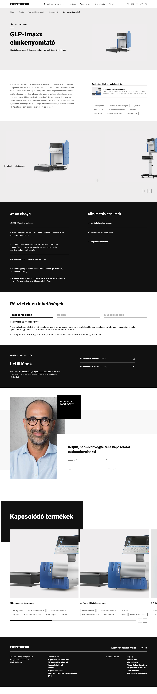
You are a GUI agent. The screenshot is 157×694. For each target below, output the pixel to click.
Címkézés (133, 110)
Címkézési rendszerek (114, 114)
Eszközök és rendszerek (116, 110)
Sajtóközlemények (56, 670)
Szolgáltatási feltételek (136, 667)
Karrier (51, 667)
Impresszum (132, 659)
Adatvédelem (132, 662)
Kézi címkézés (132, 114)
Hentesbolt (98, 114)
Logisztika (136, 106)
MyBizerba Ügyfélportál (58, 662)
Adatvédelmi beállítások (137, 673)
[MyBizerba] (137, 4)
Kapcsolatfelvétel (55, 665)
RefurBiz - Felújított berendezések (62, 673)
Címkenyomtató (54, 12)
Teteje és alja (98, 110)
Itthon (12, 12)
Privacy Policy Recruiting (137, 665)
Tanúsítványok (133, 670)
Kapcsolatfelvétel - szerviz (59, 659)
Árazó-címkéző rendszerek (36, 12)
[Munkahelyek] (141, 4)
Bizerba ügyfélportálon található (36, 371)
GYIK (50, 676)
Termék (21, 12)
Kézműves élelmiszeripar (119, 106)
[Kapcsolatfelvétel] (132, 4)
